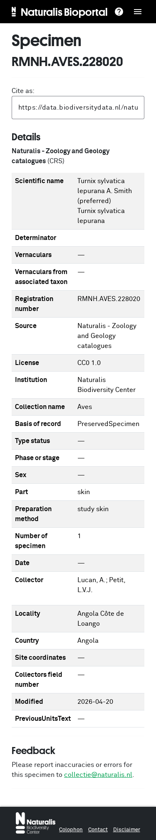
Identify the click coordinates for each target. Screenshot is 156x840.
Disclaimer (126, 830)
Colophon (71, 830)
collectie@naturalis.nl (98, 774)
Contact (98, 830)
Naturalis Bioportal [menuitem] (64, 11)
